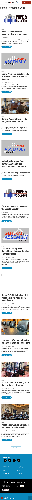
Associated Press (5, 430)
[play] (2, 498)
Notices (18, 470)
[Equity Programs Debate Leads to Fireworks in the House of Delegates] (15, 61)
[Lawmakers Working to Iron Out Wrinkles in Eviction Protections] (15, 327)
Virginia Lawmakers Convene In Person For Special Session (15, 426)
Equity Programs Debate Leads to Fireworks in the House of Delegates (15, 77)
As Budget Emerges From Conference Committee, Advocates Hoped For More (13, 164)
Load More (16, 448)
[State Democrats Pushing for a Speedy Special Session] (15, 369)
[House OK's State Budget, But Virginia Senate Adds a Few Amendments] (15, 282)
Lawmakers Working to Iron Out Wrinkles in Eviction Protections (15, 341)
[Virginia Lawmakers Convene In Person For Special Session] (15, 411)
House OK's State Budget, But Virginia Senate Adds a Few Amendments (14, 298)
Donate (27, 2)
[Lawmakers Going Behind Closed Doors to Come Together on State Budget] (15, 235)
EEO (4, 470)
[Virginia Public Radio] (15, 486)
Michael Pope (4, 82)
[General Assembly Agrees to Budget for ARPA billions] (15, 106)
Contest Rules (6, 473)
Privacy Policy (20, 467)
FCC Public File (6, 467)
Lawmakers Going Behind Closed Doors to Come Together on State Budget (15, 251)
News (2, 29)
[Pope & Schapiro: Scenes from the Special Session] (15, 193)
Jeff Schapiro (4, 37)
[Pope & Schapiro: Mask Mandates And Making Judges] (15, 18)
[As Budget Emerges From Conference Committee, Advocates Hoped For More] (15, 148)
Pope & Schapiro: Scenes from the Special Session (15, 207)
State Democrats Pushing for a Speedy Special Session (15, 383)
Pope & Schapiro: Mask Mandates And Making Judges (15, 33)
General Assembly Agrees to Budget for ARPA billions (14, 120)
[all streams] (30, 498)
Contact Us (19, 473)
